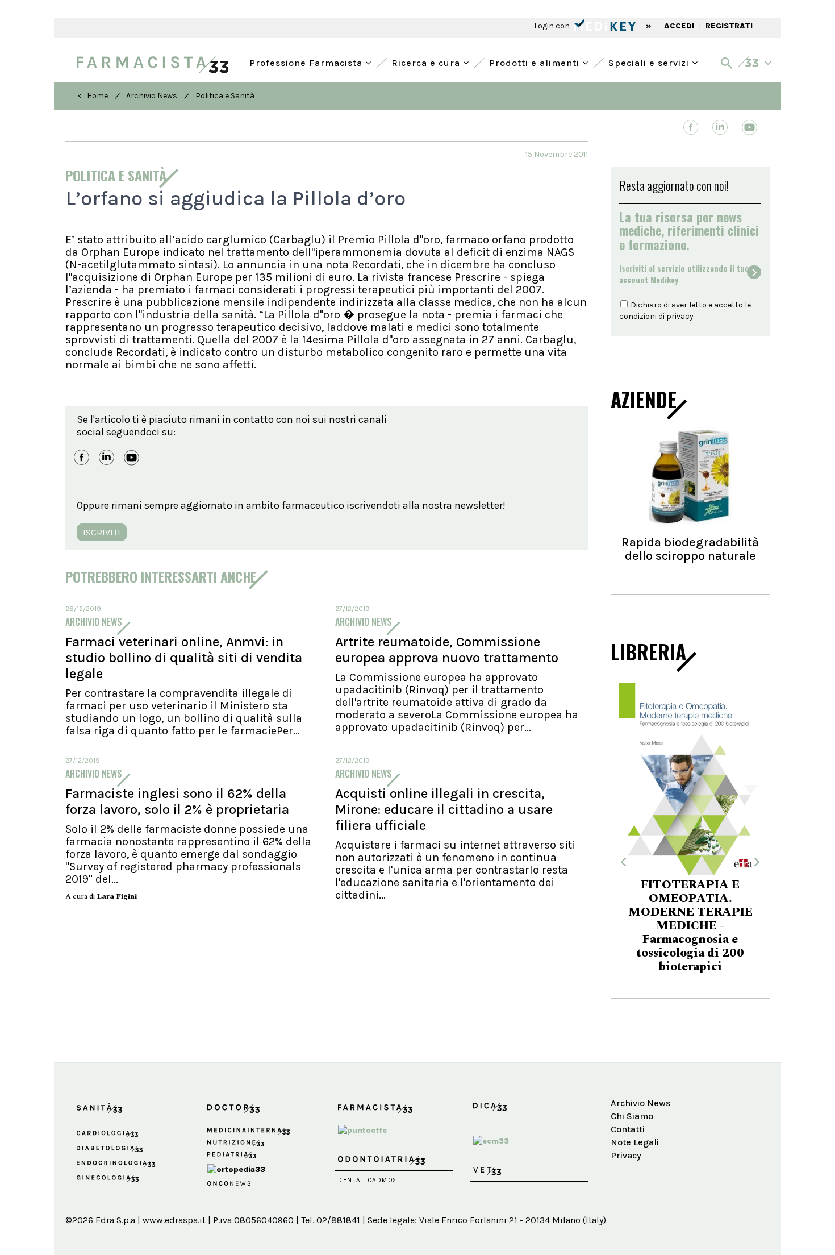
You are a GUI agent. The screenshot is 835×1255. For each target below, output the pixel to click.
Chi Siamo (632, 1116)
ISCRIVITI (101, 532)
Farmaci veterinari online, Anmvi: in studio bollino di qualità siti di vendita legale (183, 657)
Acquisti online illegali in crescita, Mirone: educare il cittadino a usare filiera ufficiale (444, 809)
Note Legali (635, 1142)
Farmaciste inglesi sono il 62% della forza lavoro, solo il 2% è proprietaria (177, 801)
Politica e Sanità (224, 96)
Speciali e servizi (650, 61)
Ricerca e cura (427, 61)
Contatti (628, 1129)
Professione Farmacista (307, 61)
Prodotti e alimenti (535, 61)
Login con (552, 26)
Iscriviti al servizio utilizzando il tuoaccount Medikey (684, 274)
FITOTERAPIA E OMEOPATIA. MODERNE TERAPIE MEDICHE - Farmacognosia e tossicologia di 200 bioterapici (618, 926)
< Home (93, 96)
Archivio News (151, 96)
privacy (680, 316)
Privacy (626, 1155)
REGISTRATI (729, 26)
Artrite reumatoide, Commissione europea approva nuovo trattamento (446, 650)
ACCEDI (679, 26)
